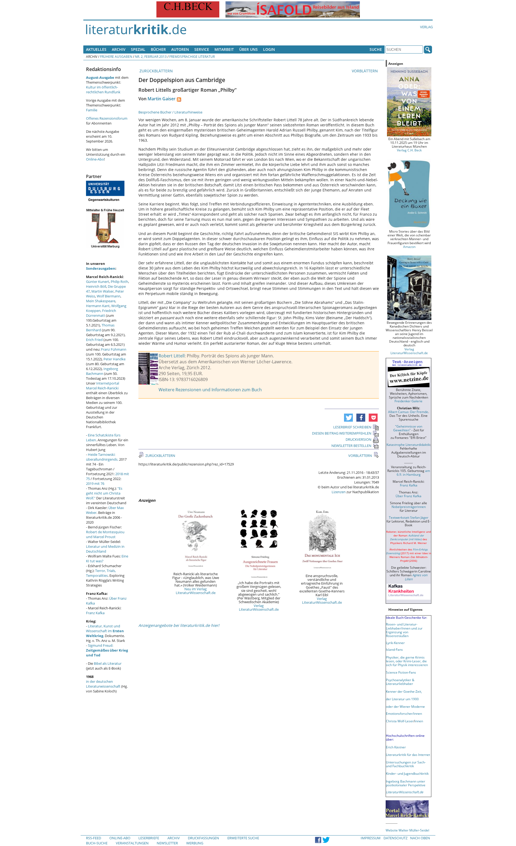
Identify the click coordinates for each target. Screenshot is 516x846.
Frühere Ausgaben (116, 56)
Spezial (138, 49)
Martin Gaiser (161, 99)
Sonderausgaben (100, 268)
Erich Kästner (396, 747)
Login (269, 49)
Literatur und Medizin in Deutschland (105, 549)
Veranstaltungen (132, 843)
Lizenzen (339, 491)
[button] (348, 418)
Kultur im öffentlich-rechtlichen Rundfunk (103, 89)
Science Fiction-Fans (401, 672)
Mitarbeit (224, 49)
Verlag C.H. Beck (409, 150)
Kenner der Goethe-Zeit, (404, 691)
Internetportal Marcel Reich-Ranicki (102, 385)
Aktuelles (96, 49)
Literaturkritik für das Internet (408, 754)
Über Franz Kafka (408, 496)
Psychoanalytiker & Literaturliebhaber (400, 682)
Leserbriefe (148, 838)
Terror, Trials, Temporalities (101, 573)
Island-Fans (394, 649)
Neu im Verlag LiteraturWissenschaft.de (196, 590)
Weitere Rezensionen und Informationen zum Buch (210, 390)
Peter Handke (114, 359)
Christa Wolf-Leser (400, 721)
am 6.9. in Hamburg (413, 472)
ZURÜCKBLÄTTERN (155, 70)
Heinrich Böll (96, 286)
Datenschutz (395, 838)
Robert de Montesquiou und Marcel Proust (105, 534)
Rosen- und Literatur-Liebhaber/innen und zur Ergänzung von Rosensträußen (404, 630)
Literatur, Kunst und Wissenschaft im (105, 631)
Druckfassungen (203, 838)
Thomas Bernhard (100, 327)
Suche (376, 49)
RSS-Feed (93, 838)
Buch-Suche (97, 843)
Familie (91, 110)
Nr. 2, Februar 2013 (151, 56)
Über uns (248, 49)
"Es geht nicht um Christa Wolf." (104, 493)
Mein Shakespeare (100, 300)
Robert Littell (172, 356)
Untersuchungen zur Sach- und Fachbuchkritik (406, 764)
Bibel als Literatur (107, 663)
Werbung (194, 843)
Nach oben (420, 838)
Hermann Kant (98, 305)
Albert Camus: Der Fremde (408, 412)
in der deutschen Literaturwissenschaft (103, 684)
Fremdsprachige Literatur (192, 56)
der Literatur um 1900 (402, 699)
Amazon (409, 246)
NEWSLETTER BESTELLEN (351, 445)
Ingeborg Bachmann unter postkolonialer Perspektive (405, 783)
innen (419, 721)
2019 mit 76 (95, 483)
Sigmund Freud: (107, 650)
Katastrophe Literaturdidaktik (408, 444)
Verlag (426, 26)
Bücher (158, 49)
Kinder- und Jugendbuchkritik (407, 773)
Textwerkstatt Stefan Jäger (408, 517)
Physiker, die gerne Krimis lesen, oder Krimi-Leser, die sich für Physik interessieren (407, 661)
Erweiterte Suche (243, 838)
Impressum (371, 838)
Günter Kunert (97, 281)
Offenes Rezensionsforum (106, 118)
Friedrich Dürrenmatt (101, 313)
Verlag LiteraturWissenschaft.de (259, 607)
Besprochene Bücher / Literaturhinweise (170, 112)
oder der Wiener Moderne (405, 706)
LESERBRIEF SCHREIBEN (352, 427)
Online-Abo (95, 159)
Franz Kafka (95, 612)
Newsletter (167, 843)
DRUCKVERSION (358, 439)
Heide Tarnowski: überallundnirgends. (102, 457)
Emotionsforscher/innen (404, 713)
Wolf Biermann (108, 296)
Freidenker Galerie (408, 401)
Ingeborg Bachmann (102, 371)
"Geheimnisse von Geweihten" (407, 428)
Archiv (119, 49)
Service (201, 49)
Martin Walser (102, 291)
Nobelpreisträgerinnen (409, 506)
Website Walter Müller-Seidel (407, 830)
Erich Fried (94, 339)
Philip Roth (119, 281)
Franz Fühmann (113, 349)
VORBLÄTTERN (365, 70)
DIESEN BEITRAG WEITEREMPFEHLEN (341, 433)
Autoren (180, 49)
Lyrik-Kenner (395, 643)
